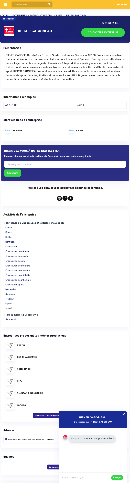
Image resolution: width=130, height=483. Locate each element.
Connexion (120, 4)
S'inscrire (12, 173)
